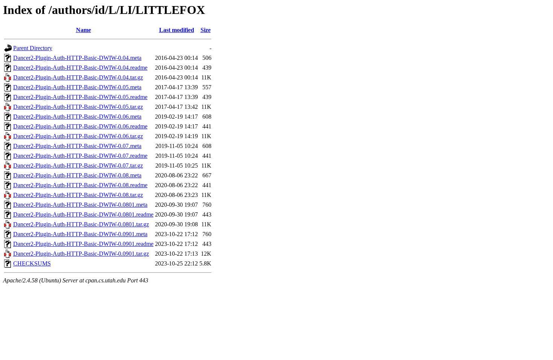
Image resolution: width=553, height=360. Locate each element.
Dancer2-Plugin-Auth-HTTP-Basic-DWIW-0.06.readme (80, 126)
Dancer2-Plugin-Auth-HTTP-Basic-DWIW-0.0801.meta (80, 204)
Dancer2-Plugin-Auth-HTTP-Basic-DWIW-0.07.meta (77, 146)
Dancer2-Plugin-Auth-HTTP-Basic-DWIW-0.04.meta (77, 58)
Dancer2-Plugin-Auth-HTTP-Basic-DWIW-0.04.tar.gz (78, 77)
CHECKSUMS (32, 263)
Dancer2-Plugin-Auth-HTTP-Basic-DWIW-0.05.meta (77, 87)
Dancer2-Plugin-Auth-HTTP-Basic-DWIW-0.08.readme (80, 185)
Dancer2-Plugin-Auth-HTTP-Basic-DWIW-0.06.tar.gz (78, 136)
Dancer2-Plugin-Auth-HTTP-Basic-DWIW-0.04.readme (80, 67)
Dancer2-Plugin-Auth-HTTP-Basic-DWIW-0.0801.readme (83, 214)
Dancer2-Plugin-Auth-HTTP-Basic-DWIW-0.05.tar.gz (78, 107)
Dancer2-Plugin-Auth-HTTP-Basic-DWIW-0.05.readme (80, 97)
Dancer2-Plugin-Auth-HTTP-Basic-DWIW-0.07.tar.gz (78, 165)
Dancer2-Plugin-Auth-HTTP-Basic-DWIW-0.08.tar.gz (78, 195)
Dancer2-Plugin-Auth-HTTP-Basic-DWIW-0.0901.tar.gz (81, 253)
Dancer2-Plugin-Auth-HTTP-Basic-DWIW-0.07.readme (80, 156)
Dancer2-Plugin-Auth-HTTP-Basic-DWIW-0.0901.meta (80, 234)
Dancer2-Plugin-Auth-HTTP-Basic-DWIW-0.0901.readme (83, 244)
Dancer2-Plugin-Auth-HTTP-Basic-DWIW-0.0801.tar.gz (81, 224)
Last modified (176, 30)
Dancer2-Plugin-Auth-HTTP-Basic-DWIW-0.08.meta (77, 175)
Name (83, 30)
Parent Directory (32, 48)
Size (206, 30)
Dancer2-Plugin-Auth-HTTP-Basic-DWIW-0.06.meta (77, 116)
